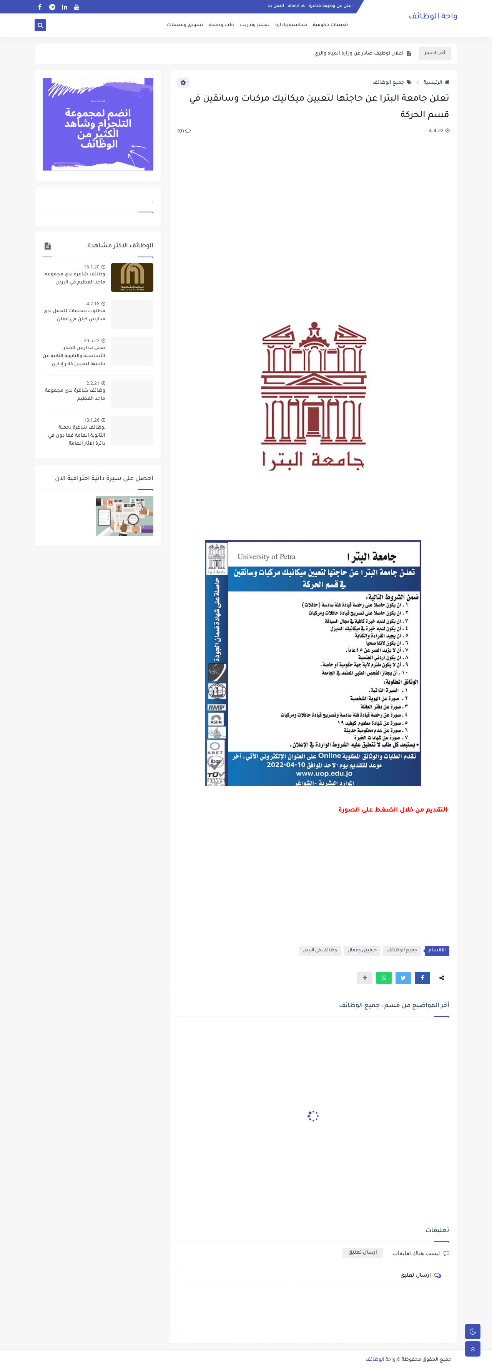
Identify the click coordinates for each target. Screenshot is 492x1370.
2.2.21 (93, 383)
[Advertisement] (313, 232)
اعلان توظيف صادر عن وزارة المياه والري (359, 53)
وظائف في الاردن (320, 950)
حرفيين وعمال (362, 950)
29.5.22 (92, 340)
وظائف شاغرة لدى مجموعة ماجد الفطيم (75, 395)
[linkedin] (64, 7)
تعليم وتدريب (254, 25)
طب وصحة (221, 25)
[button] (422, 978)
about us (296, 6)
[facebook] (40, 7)
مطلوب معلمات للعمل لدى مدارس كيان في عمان (74, 315)
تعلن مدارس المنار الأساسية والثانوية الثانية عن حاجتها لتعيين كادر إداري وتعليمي (74, 357)
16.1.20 (92, 266)
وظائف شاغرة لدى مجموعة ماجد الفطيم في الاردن (75, 278)
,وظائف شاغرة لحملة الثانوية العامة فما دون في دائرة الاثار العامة (76, 436)
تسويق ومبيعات (185, 25)
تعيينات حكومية (330, 25)
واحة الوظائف (433, 17)
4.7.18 (93, 303)
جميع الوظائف (388, 83)
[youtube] (76, 7)
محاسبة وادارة (291, 25)
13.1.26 (92, 420)
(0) (181, 131)
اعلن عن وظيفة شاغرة (330, 6)
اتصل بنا (276, 6)
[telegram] (52, 7)
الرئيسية (433, 83)
